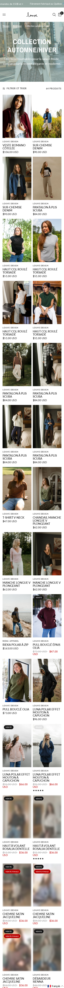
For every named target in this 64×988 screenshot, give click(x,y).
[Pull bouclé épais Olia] (47, 615)
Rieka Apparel (11, 641)
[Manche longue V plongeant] (17, 553)
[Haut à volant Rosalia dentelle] (17, 816)
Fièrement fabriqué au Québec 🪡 (34, 4)
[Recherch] (54, 15)
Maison (6, 26)
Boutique (17, 26)
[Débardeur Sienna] (47, 949)
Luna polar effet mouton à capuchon (46, 712)
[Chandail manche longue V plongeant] (47, 488)
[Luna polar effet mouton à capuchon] (47, 680)
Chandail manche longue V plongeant (47, 520)
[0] (59, 15)
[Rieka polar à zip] (17, 615)
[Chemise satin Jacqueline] (17, 885)
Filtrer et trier (17, 88)
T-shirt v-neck (13, 517)
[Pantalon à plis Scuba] (47, 178)
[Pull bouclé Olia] (17, 680)
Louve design (10, 141)
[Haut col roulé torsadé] (17, 240)
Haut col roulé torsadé (15, 271)
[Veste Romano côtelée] (17, 116)
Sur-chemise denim (42, 147)
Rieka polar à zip (15, 644)
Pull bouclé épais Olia (46, 646)
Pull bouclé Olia (16, 709)
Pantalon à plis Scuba (45, 209)
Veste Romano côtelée (14, 147)
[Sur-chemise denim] (47, 116)
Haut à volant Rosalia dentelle (16, 847)
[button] (55, 986)
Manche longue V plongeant (16, 584)
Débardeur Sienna (42, 980)
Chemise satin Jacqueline (13, 915)
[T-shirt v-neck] (17, 488)
